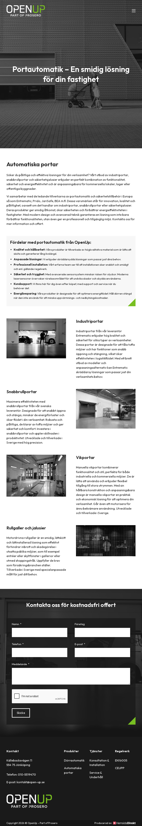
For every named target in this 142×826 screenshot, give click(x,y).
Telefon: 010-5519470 (21, 774)
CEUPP (119, 768)
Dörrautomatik (74, 760)
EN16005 (121, 760)
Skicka (21, 713)
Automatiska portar (73, 770)
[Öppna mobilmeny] (134, 10)
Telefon (16, 644)
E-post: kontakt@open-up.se (25, 782)
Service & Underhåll (96, 775)
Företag (80, 624)
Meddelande (19, 664)
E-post (79, 644)
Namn (15, 624)
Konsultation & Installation (99, 763)
